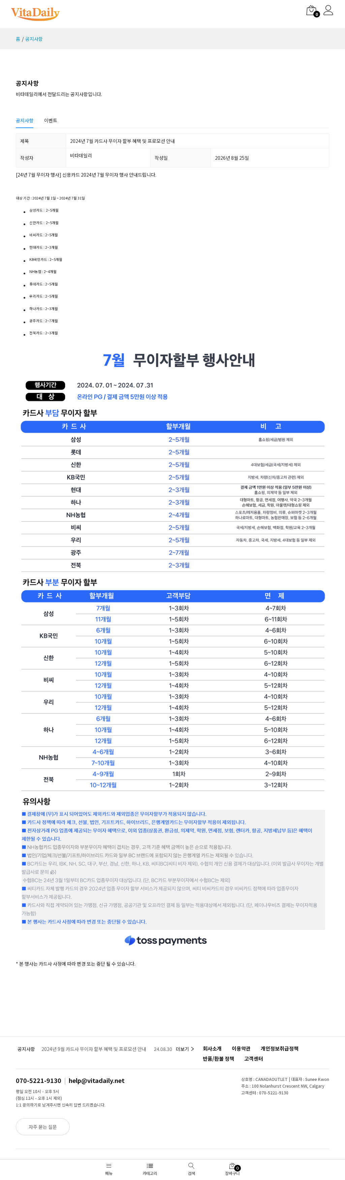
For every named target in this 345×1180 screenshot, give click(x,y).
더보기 (183, 1049)
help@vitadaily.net (97, 1080)
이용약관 (241, 1048)
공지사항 (34, 38)
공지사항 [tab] (24, 120)
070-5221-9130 (38, 1080)
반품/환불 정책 (218, 1058)
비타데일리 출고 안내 (62, 1049)
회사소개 (212, 1048)
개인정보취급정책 (280, 1048)
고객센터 (253, 1058)
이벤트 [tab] (50, 120)
